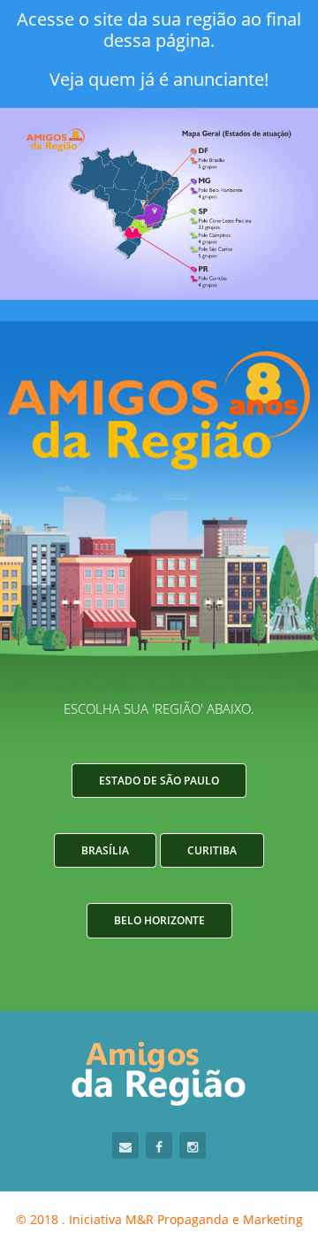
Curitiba (212, 850)
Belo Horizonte (159, 920)
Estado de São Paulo (159, 780)
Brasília (105, 850)
